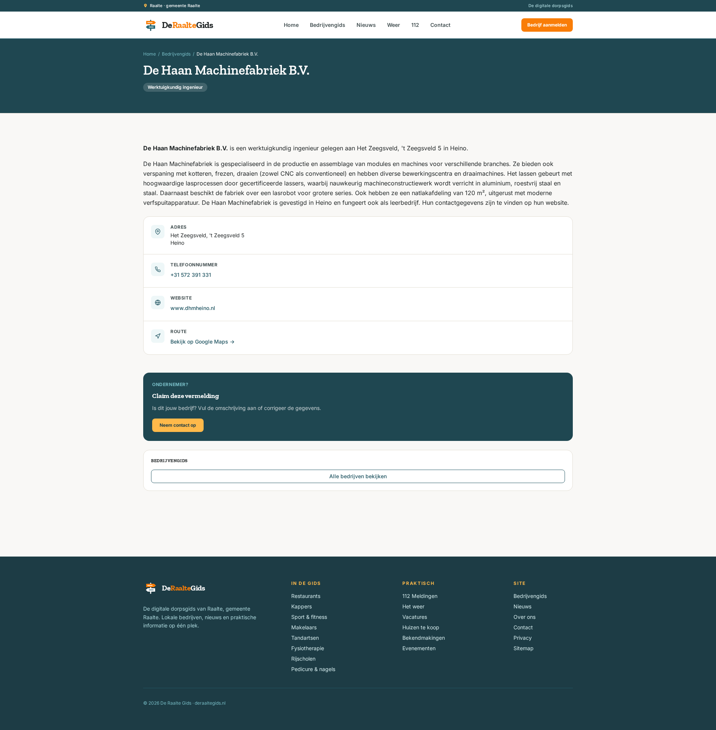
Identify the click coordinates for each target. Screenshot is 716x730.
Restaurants (305, 596)
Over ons (525, 617)
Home (291, 25)
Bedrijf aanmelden (547, 25)
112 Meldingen (419, 596)
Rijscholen (303, 658)
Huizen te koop (420, 627)
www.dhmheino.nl (192, 308)
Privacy (523, 638)
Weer (393, 25)
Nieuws (366, 25)
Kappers (301, 606)
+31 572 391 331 (190, 275)
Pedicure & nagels (313, 669)
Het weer (413, 606)
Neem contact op (178, 425)
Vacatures (414, 617)
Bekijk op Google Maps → (202, 341)
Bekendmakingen (423, 638)
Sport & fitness (309, 617)
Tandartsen (305, 638)
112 (415, 25)
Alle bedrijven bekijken (358, 476)
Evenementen (419, 648)
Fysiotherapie (307, 648)
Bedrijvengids (327, 25)
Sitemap (524, 648)
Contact (440, 25)
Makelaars (304, 627)
